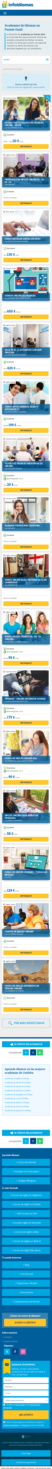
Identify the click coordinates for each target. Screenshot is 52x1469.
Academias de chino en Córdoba (17, 1106)
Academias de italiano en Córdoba (17, 1090)
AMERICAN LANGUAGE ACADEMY (20, 761)
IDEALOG (11, 528)
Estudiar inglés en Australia (27, 1222)
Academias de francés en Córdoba (17, 1082)
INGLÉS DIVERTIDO (15, 820)
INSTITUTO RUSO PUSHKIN (18, 241)
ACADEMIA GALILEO (15, 934)
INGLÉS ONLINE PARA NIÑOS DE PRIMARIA (21, 816)
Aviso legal (26, 1453)
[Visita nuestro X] (7, 1352)
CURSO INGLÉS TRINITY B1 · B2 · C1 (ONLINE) (23, 638)
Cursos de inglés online (27, 1231)
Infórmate (26, 146)
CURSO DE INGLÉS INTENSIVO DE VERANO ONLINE (22, 987)
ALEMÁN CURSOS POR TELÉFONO (22, 525)
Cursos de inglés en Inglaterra (26, 1195)
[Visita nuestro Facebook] (15, 1352)
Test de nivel (26, 1273)
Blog (26, 1264)
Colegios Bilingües (26, 1180)
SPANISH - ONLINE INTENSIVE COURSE (25, 699)
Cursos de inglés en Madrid (27, 1241)
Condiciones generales (26, 1462)
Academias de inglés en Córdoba (17, 1078)
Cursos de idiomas (26, 1162)
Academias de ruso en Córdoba (16, 1098)
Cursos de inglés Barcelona (27, 1250)
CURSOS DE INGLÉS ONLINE (19, 931)
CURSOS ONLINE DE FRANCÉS (20, 295)
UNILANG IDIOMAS (15, 468)
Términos (25, 1425)
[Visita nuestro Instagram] (23, 1352)
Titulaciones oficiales (26, 1283)
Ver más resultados (28, 1023)
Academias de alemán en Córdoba (17, 1086)
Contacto (7, 1337)
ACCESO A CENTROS (25, 1322)
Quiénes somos (10, 1341)
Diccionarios (26, 1292)
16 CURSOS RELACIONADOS (27, 1044)
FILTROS (6, 60)
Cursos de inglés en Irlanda (27, 1204)
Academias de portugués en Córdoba (18, 1094)
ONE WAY (11, 184)
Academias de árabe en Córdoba (17, 1102)
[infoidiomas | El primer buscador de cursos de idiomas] (17, 5)
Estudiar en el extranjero (26, 1171)
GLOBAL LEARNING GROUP (18, 642)
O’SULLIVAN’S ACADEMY (17, 412)
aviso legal (20, 1404)
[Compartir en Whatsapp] (40, 1052)
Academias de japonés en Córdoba (18, 1110)
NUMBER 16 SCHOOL (16, 991)
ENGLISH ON (12, 585)
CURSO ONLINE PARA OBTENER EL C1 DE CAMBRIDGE (26, 581)
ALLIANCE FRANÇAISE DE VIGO (19, 298)
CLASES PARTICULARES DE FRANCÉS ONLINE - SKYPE (24, 124)
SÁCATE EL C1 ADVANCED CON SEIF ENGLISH (23, 351)
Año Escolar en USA (27, 1213)
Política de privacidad (10, 1425)
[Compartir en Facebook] (33, 1052)
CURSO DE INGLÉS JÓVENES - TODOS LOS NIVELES (26, 873)
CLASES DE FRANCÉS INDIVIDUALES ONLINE (24, 464)
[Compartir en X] (26, 1052)
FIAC (9, 877)
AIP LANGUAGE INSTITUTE (18, 701)
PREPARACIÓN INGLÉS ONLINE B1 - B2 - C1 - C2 (25, 180)
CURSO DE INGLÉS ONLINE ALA (21, 758)
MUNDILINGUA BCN (15, 128)
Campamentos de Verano (27, 1301)
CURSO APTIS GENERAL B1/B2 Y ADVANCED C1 (21, 408)
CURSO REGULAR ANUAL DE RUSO (22, 239)
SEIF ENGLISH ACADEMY (17, 355)
